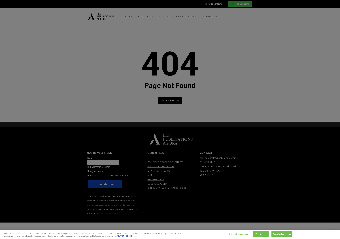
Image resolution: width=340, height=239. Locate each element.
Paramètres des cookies (239, 234)
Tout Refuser (261, 234)
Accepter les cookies (282, 234)
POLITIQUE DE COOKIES (126, 236)
